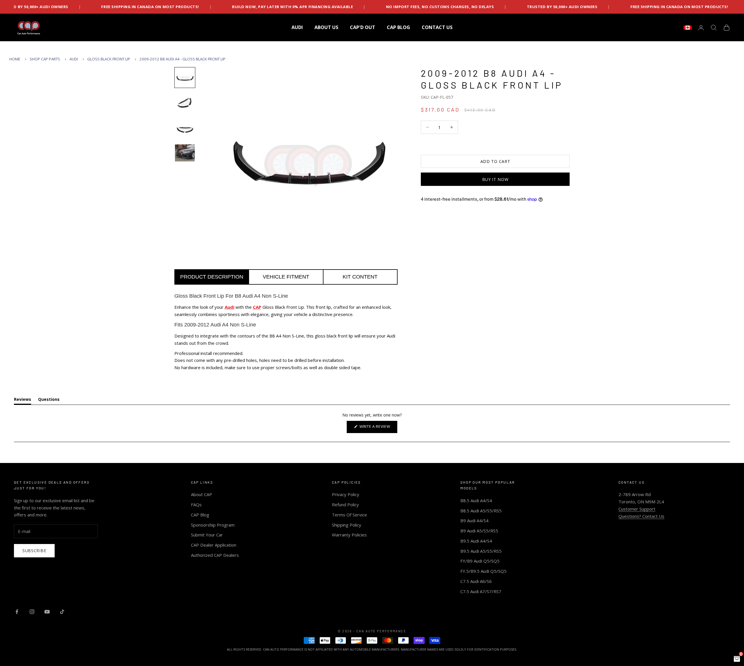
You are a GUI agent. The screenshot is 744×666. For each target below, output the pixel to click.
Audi (73, 59)
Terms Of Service (349, 515)
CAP (257, 307)
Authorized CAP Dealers (215, 555)
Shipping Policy (346, 525)
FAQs (196, 504)
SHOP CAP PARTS (45, 59)
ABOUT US (326, 27)
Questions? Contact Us (641, 516)
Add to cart (495, 161)
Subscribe (34, 550)
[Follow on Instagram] (32, 612)
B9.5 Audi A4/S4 (476, 541)
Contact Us (437, 27)
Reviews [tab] (22, 400)
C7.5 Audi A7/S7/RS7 (480, 591)
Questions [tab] (49, 400)
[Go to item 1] (184, 77)
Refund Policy (345, 504)
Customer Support (636, 509)
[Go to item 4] (184, 153)
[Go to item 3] (184, 128)
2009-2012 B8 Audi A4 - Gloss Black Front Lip (183, 59)
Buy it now (495, 179)
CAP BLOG (398, 27)
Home (14, 59)
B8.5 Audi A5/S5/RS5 (481, 511)
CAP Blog (200, 515)
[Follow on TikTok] (62, 612)
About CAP (201, 494)
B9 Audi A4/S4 (474, 520)
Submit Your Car (207, 535)
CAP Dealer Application (213, 545)
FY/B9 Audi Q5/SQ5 (480, 561)
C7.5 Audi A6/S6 (476, 581)
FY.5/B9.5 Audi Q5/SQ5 (483, 571)
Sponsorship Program (213, 525)
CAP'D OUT (362, 27)
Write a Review (377, 428)
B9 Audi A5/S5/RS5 (479, 531)
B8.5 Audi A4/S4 (476, 500)
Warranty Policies (349, 535)
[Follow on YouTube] (47, 612)
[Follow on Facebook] (17, 612)
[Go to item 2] (184, 103)
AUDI (297, 27)
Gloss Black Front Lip (108, 59)
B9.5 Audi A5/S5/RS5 (481, 551)
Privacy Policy (345, 494)
